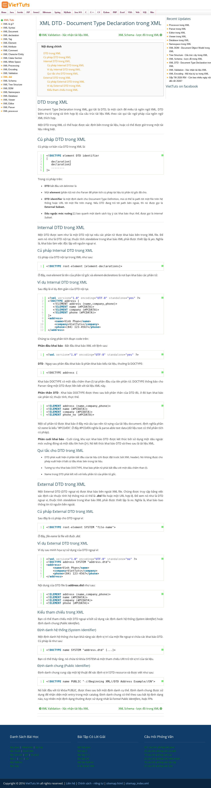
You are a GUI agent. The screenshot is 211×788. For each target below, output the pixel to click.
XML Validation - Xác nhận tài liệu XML (65, 35)
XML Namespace (11, 92)
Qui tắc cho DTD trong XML (62, 73)
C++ (21, 758)
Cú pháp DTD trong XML (57, 57)
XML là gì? (8, 24)
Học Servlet (16, 754)
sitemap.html (114, 783)
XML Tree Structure (12, 84)
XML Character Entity (13, 54)
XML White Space (12, 62)
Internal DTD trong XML (56, 61)
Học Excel (15, 751)
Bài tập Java (83, 747)
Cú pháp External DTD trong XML (66, 81)
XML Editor (8, 103)
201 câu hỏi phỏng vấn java (159, 747)
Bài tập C (82, 751)
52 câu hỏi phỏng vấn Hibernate (162, 758)
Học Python (16, 762)
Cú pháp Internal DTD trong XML (65, 65)
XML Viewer (9, 100)
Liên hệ (71, 783)
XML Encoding (10, 69)
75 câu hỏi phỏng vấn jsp (158, 754)
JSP (27, 754)
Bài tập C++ (83, 754)
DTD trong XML (52, 53)
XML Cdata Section (12, 58)
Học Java (15, 747)
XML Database (10, 96)
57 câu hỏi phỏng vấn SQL (158, 766)
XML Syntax (9, 28)
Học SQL (14, 766)
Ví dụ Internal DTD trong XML (63, 69)
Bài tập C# (83, 758)
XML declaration (11, 35)
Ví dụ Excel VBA (85, 766)
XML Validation (10, 73)
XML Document (10, 31)
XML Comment (10, 50)
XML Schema (9, 81)
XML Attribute (9, 46)
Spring (39, 747)
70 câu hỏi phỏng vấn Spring (160, 762)
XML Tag (7, 39)
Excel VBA (28, 751)
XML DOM (8, 88)
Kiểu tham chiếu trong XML (62, 89)
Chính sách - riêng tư (91, 783)
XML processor (10, 111)
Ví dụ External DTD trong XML (64, 85)
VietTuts (28, 5)
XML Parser (9, 107)
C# (27, 758)
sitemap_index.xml (137, 783)
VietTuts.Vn (33, 783)
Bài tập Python (85, 762)
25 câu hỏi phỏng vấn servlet (160, 751)
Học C (13, 758)
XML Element (9, 43)
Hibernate (27, 747)
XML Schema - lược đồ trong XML (139, 35)
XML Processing (11, 65)
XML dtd (7, 77)
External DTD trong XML (57, 77)
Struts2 (35, 754)
